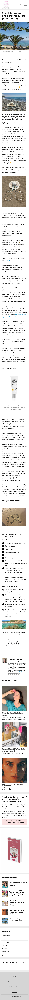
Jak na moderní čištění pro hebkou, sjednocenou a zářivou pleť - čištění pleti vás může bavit (13, 749)
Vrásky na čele (5, 951)
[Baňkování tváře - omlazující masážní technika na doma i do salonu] (14, 698)
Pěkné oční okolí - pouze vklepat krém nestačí (12, 784)
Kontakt (14, 976)
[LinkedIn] (15, 674)
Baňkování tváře (6, 935)
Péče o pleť (4, 948)
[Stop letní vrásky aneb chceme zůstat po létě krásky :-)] (5, 921)
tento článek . (11, 260)
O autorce (14, 992)
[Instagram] (19, 674)
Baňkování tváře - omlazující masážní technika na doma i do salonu (12, 713)
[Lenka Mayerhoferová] (6, 4)
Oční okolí (4, 945)
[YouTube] (17, 674)
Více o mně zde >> (19, 671)
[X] (13, 674)
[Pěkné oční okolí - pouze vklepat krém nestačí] (14, 770)
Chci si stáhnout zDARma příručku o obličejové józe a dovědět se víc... (14, 822)
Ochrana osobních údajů (14, 981)
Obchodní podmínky (14, 987)
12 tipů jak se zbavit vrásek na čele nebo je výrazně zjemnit (18, 902)
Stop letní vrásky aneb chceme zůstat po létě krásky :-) (16, 920)
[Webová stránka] (9, 674)
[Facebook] (11, 674)
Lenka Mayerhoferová (9, 51)
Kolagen (4, 939)
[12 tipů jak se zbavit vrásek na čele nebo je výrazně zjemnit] (5, 903)
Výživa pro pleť (5, 955)
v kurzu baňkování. (13, 317)
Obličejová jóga (6, 942)
